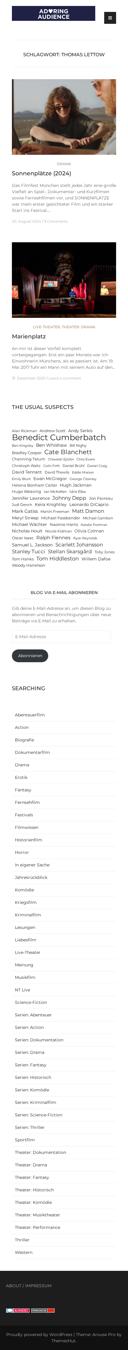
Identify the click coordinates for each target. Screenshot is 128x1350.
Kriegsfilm (26, 902)
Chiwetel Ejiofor (61, 459)
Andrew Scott (52, 431)
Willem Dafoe (96, 559)
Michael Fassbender (60, 518)
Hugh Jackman (75, 485)
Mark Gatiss (25, 511)
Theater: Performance (37, 1227)
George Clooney (83, 479)
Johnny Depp (69, 498)
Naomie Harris (64, 524)
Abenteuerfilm (30, 715)
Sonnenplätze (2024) (41, 173)
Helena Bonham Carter (34, 485)
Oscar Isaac (23, 538)
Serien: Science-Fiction (38, 1115)
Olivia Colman (89, 531)
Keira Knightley (51, 504)
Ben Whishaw (51, 445)
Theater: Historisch (34, 1190)
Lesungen (25, 927)
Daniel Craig (97, 466)
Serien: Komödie (32, 1090)
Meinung (24, 965)
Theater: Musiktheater (37, 1215)
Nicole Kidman (58, 531)
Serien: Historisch (33, 1077)
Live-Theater (46, 327)
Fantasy (23, 790)
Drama (64, 164)
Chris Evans (86, 459)
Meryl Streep (25, 517)
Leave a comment (65, 378)
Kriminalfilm (28, 915)
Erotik (21, 777)
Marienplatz (29, 336)
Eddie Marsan (83, 472)
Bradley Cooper (27, 453)
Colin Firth (51, 466)
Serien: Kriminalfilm (35, 1102)
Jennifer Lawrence (31, 498)
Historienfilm (28, 840)
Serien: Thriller (30, 1127)
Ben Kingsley (22, 446)
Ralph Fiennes (53, 537)
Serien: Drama (29, 1052)
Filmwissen (26, 827)
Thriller (22, 1240)
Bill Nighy (78, 445)
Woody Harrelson (28, 565)
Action (22, 727)
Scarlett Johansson (79, 544)
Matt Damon (88, 511)
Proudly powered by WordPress (39, 1334)
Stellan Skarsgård (70, 551)
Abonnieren (30, 655)
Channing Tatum (28, 459)
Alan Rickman (24, 431)
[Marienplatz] (64, 282)
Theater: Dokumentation (40, 1152)
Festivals (24, 815)
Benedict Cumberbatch (59, 437)
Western (23, 1252)
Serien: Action (29, 1027)
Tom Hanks (23, 559)
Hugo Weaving (26, 491)
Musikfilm (25, 977)
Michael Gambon (98, 518)
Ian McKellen (55, 492)
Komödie (24, 890)
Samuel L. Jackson (32, 545)
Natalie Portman (94, 525)
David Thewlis (57, 472)
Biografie (24, 740)
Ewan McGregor (50, 478)
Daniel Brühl (74, 466)
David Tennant (27, 472)
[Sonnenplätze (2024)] (64, 119)
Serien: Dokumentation (39, 1040)
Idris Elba (77, 492)
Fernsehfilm (27, 802)
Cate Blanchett (68, 452)
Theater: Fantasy (32, 1177)
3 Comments (56, 221)
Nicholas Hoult (27, 531)
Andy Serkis (80, 430)
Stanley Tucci (28, 551)
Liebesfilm (25, 940)
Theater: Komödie (33, 1202)
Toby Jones (105, 552)
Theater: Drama (78, 327)
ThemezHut (63, 1340)
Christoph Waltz (26, 466)
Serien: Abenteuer (33, 1015)
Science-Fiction (31, 1002)
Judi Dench (22, 505)
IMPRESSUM (38, 1285)
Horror (22, 852)
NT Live (22, 990)
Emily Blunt (21, 479)
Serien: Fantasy (30, 1065)
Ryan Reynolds (85, 538)
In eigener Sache (32, 865)
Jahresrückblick (31, 877)
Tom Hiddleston (57, 558)
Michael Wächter (29, 524)
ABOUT (13, 1285)
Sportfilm (25, 1140)
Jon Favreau (101, 498)
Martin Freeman (54, 512)
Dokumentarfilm (32, 752)
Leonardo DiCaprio (89, 504)
